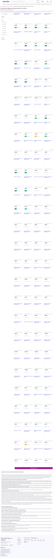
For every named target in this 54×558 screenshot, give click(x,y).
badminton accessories (39, 489)
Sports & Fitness (6, 6)
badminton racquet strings (10, 499)
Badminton (11, 6)
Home (1, 6)
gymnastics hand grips (29, 502)
